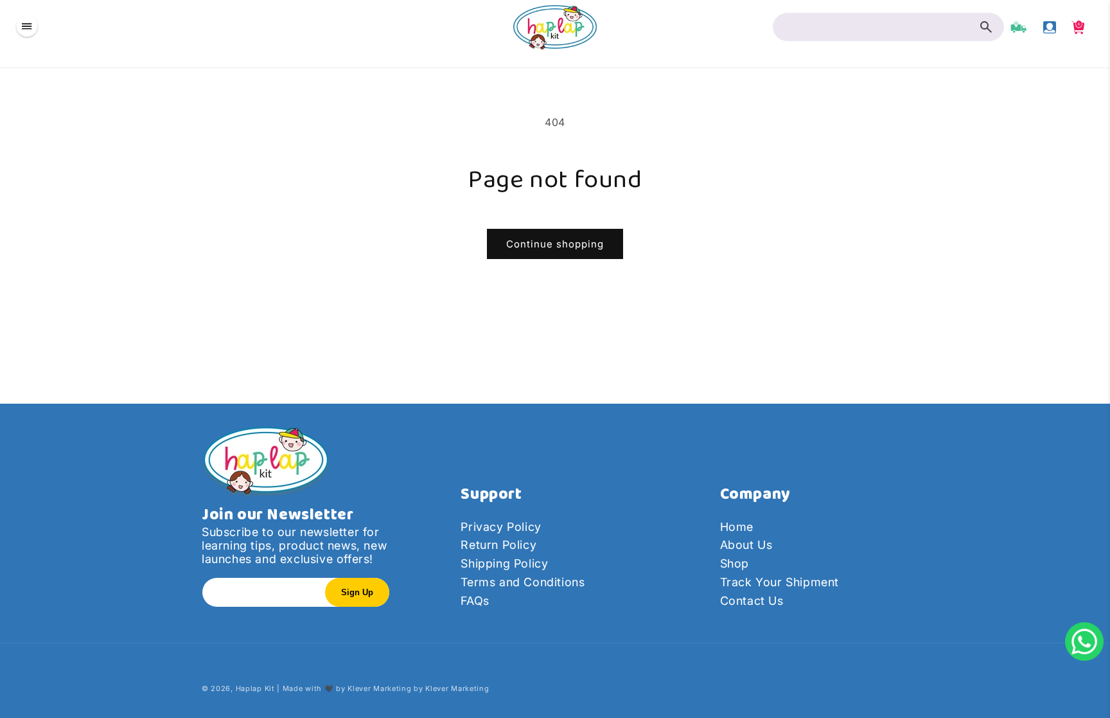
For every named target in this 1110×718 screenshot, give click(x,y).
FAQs (475, 600)
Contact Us (752, 600)
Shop (734, 563)
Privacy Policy (501, 527)
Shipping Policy (504, 563)
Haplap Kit (255, 688)
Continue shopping (555, 244)
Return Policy (498, 545)
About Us (746, 545)
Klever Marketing (379, 688)
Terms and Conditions (523, 582)
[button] (27, 27)
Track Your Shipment (779, 582)
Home (736, 527)
